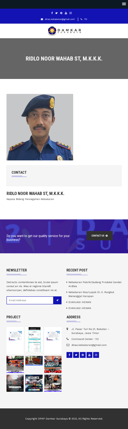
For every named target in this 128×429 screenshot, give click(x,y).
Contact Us (98, 235)
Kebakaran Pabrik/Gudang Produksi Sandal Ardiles (94, 284)
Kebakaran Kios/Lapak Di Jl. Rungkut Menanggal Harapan (91, 294)
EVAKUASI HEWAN (79, 302)
